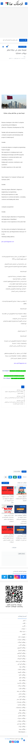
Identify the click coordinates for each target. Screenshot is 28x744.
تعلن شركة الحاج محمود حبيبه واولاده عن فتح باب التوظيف (20, 538)
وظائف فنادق (22, 694)
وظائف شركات (22, 46)
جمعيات (23, 628)
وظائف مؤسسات (21, 702)
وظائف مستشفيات (20, 707)
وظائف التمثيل (21, 650)
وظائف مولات (21, 726)
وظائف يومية (22, 729)
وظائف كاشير (22, 696)
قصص (23, 634)
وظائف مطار (22, 710)
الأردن (23, 626)
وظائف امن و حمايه (20, 661)
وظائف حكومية (21, 672)
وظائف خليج (22, 677)
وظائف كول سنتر (21, 699)
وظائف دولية (22, 680)
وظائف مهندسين (21, 723)
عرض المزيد (5, 482)
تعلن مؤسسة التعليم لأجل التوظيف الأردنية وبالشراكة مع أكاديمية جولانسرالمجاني (10, 40)
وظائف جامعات (21, 669)
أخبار (24, 620)
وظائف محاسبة (21, 704)
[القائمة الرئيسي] (26, 3)
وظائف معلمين (21, 715)
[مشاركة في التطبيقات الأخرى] (6, 477)
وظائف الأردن (22, 645)
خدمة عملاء (22, 631)
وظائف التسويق (21, 647)
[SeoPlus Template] (22, 739)
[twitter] (4, 577)
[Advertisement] (14, 23)
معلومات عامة (21, 636)
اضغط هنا (6, 371)
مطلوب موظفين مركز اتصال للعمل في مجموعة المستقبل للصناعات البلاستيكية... (20, 519)
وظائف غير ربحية (21, 691)
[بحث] (2, 3)
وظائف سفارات (21, 639)
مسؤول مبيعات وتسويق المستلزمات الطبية (21, 498)
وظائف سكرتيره (21, 683)
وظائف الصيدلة (21, 655)
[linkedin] (11, 577)
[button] (19, 477)
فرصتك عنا (7, 378)
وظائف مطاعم (21, 713)
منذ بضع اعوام (19, 390)
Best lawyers (22, 732)
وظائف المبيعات (21, 658)
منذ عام (23, 495)
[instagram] (17, 577)
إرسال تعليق (21, 553)
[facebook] (23, 577)
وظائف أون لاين (21, 664)
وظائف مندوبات (21, 718)
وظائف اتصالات (21, 642)
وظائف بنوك (22, 666)
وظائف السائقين (21, 653)
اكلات (24, 623)
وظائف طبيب (22, 688)
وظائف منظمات (21, 721)
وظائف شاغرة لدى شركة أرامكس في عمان (14, 397)
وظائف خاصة (22, 675)
